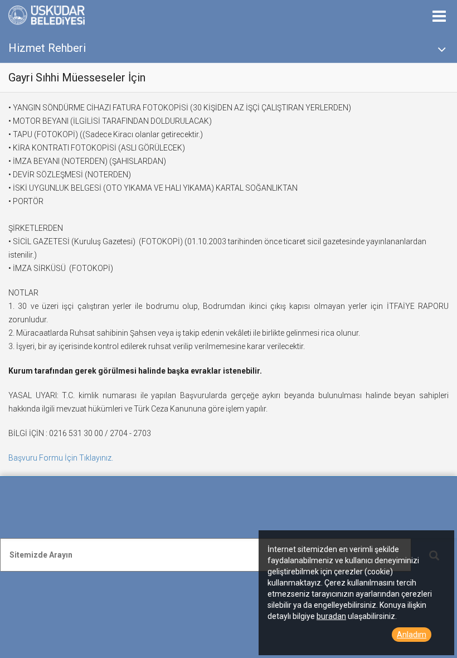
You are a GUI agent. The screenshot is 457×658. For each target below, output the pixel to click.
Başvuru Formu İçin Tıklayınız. (60, 457)
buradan (331, 616)
